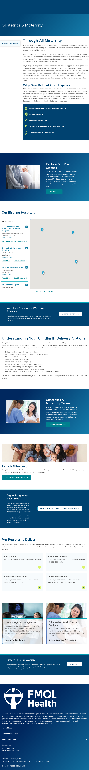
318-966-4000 (7, 274)
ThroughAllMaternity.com (16, 478)
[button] (56, 109)
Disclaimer (5, 761)
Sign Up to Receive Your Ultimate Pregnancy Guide (59, 508)
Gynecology (74, 664)
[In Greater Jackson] (83, 567)
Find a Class (54, 192)
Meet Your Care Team (58, 425)
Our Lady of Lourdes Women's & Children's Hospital (11, 229)
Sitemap (5, 759)
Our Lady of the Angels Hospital (11, 249)
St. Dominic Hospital (10, 285)
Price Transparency (42, 761)
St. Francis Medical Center (13, 267)
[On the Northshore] (83, 587)
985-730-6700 (7, 257)
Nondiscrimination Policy (22, 761)
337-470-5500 (7, 238)
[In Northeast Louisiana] (39, 587)
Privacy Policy (16, 759)
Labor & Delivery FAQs (70, 314)
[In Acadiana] (39, 567)
